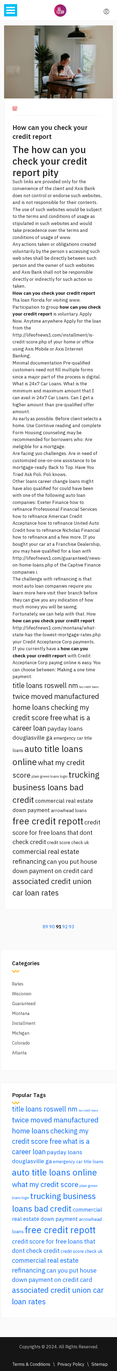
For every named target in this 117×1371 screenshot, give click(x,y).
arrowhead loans (69, 810)
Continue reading (53, 425)
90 (52, 927)
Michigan (20, 1033)
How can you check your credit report (50, 132)
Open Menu (10, 10)
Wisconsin (21, 993)
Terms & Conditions (31, 1364)
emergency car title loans (78, 1161)
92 (65, 927)
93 (71, 927)
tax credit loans (89, 687)
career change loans (59, 481)
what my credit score (45, 1184)
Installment (23, 1023)
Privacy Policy (70, 1364)
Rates (17, 984)
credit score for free (39, 1241)
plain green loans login (49, 776)
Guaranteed (23, 1003)
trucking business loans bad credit (56, 787)
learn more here (29, 593)
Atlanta (19, 1052)
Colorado (21, 1043)
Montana (21, 1013)
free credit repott (48, 821)
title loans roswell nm (45, 685)
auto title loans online (54, 1172)
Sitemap (99, 1364)
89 (45, 927)
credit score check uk (68, 842)
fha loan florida (29, 300)
